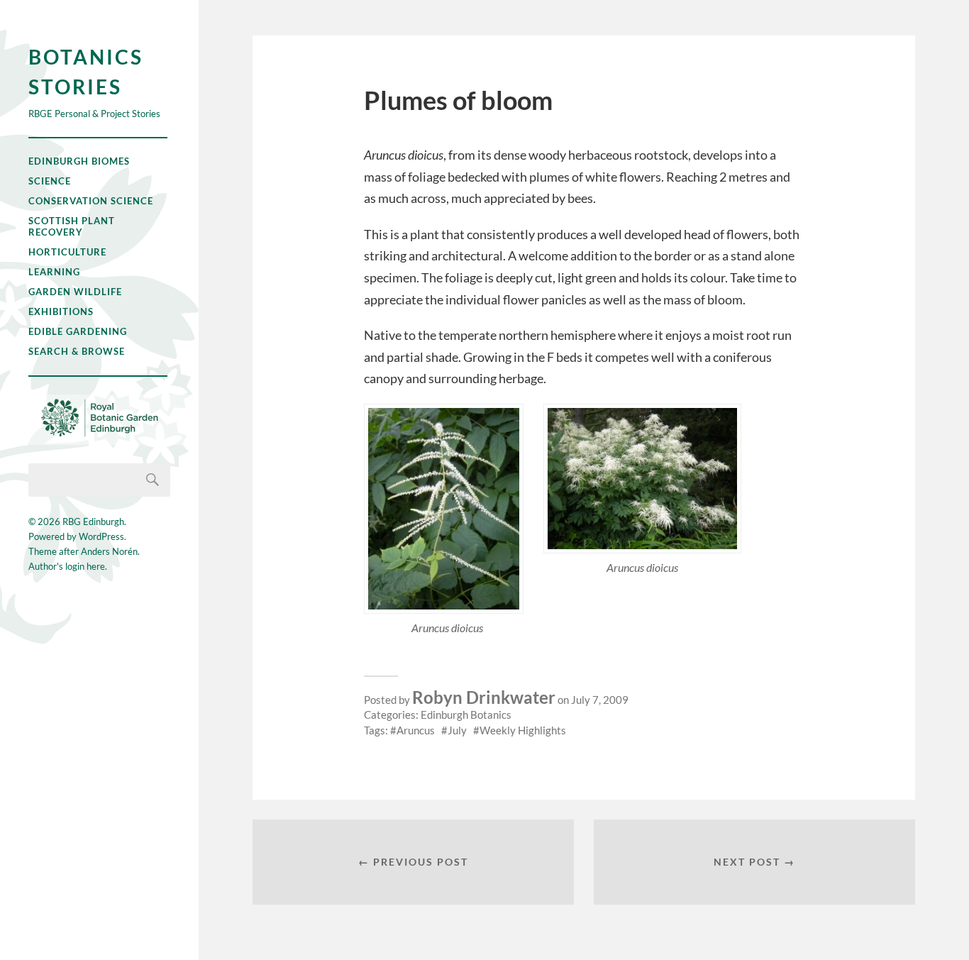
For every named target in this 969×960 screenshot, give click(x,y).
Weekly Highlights (523, 730)
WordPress (101, 536)
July (457, 730)
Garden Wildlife (75, 291)
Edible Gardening (77, 331)
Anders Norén (109, 551)
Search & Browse (76, 351)
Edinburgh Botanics (466, 714)
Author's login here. (67, 566)
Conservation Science (90, 200)
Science (49, 181)
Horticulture (67, 252)
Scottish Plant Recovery (71, 226)
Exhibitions (61, 311)
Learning (54, 271)
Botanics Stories (85, 72)
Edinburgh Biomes (79, 161)
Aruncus (416, 730)
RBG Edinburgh (93, 521)
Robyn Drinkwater (483, 697)
